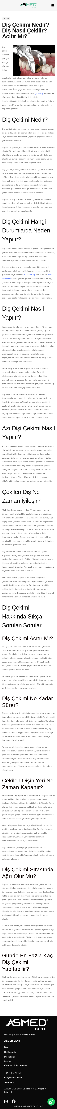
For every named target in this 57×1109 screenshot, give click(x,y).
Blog (6, 1047)
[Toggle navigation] (45, 5)
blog (6, 18)
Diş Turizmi (9, 1057)
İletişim (7, 1061)
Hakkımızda (10, 1052)
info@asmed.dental (13, 1077)
